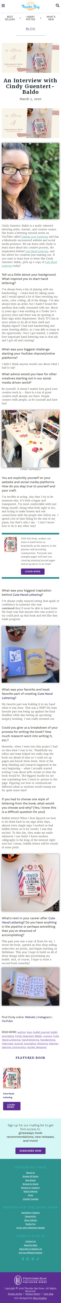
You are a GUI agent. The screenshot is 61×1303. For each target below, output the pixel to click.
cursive (47, 1036)
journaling (30, 1043)
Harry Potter (30, 18)
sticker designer (37, 1047)
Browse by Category (30, 1187)
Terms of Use (15, 1293)
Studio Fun (30, 1224)
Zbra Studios (40, 1298)
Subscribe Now (30, 1150)
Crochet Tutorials (30, 1199)
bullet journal (41, 1032)
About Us (30, 1172)
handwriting (47, 1039)
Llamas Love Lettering (34, 236)
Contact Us (30, 1241)
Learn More (33, 571)
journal (18, 1043)
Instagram (44, 1017)
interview (7, 1043)
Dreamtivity (30, 1216)
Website (30, 1017)
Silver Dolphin (30, 1220)
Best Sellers (10, 18)
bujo (29, 1032)
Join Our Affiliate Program (30, 1252)
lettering (42, 1043)
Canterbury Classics (30, 1212)
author (22, 1032)
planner (53, 1043)
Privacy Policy (33, 1293)
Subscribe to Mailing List (30, 1249)
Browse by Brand (30, 1184)
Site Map (48, 1293)
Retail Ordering (30, 1191)
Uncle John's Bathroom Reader (30, 1228)
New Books (30, 1180)
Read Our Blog (30, 1245)
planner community (14, 1047)
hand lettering (30, 1039)
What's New (51, 18)
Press (30, 1195)
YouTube (7, 1021)
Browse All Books (30, 1176)
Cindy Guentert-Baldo (28, 1036)
